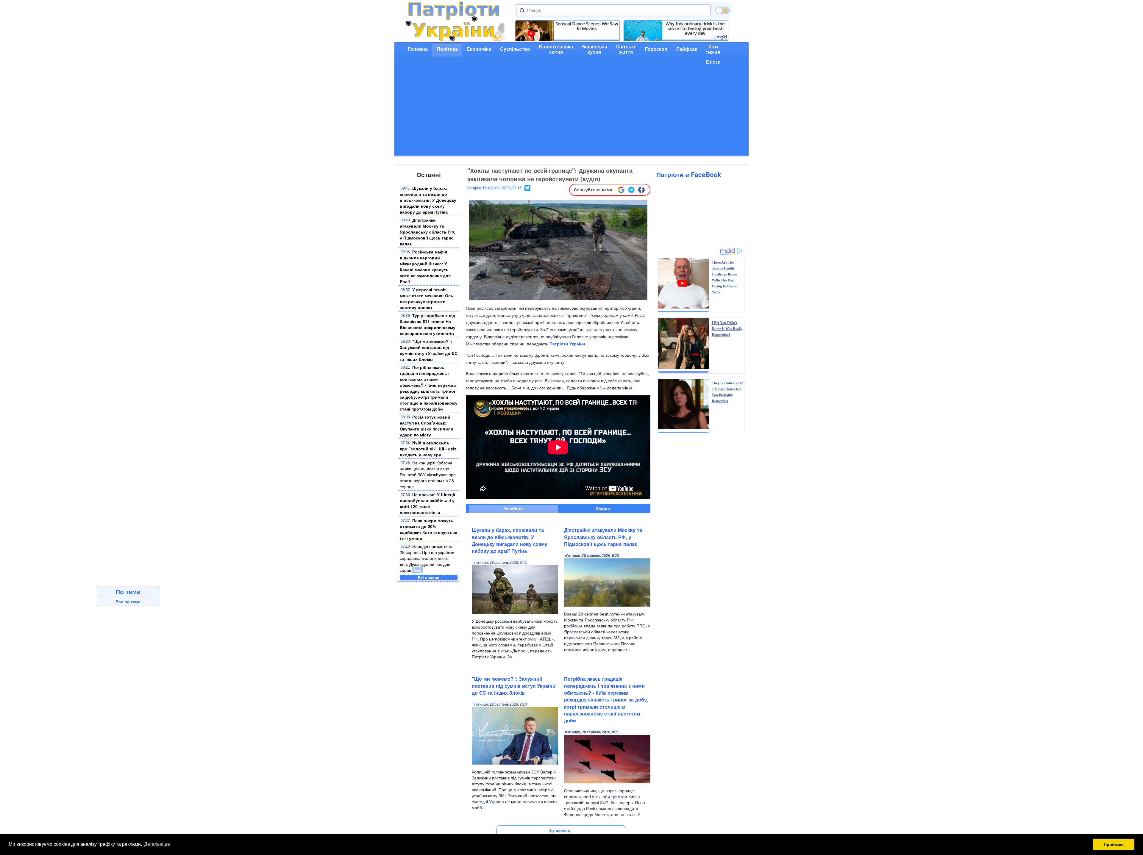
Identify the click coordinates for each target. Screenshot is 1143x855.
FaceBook (513, 508)
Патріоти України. (567, 344)
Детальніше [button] (157, 844)
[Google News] (621, 190)
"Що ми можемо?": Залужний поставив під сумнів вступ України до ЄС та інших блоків (428, 350)
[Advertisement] (571, 114)
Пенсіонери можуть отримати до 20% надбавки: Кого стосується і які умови (428, 529)
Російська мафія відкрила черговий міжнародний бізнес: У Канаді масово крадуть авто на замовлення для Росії (425, 266)
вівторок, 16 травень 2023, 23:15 (494, 188)
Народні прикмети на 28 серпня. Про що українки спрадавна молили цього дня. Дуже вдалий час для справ (427, 558)
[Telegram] (631, 190)
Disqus (603, 508)
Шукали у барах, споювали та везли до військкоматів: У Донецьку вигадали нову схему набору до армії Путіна (428, 200)
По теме (127, 591)
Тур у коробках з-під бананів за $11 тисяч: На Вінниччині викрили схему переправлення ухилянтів (427, 324)
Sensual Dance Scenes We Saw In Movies (586, 26)
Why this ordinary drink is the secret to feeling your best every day (695, 28)
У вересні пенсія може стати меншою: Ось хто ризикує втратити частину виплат (426, 298)
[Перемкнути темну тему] (722, 10)
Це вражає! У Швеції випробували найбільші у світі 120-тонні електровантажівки (427, 503)
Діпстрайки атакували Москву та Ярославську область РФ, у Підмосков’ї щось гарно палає (427, 232)
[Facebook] (641, 190)
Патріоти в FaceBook (688, 174)
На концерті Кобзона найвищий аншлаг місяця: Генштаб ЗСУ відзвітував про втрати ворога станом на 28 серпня (428, 474)
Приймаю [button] (1114, 844)
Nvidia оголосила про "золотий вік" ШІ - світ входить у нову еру (428, 449)
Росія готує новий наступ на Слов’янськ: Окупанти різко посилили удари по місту (426, 426)
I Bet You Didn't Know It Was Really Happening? (727, 329)
